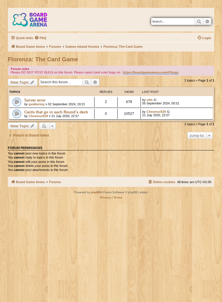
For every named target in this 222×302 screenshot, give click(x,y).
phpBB (95, 192)
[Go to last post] (155, 100)
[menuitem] (40, 37)
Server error (35, 100)
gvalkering (37, 104)
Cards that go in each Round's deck (56, 112)
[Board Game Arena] (34, 19)
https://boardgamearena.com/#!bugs (151, 72)
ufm (150, 100)
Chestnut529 (38, 116)
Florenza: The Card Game (43, 59)
